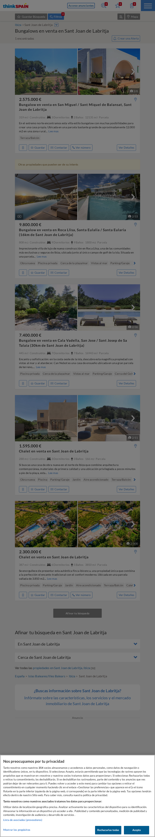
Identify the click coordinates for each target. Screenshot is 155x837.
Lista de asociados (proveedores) (22, 819)
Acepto (136, 830)
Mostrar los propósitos (16, 829)
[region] (77, 796)
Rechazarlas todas (108, 830)
